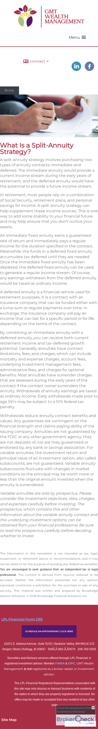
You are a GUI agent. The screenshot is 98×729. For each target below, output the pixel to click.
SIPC (71, 663)
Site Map (9, 720)
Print (9, 90)
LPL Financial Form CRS (22, 619)
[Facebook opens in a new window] (89, 69)
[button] (77, 37)
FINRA (60, 663)
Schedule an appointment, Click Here (49, 631)
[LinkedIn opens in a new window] (76, 69)
